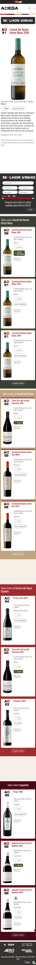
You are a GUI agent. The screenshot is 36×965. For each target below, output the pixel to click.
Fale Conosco (22, 957)
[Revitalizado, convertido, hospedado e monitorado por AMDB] (34, 962)
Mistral (3, 103)
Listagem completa (18, 383)
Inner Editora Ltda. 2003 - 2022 (9, 957)
